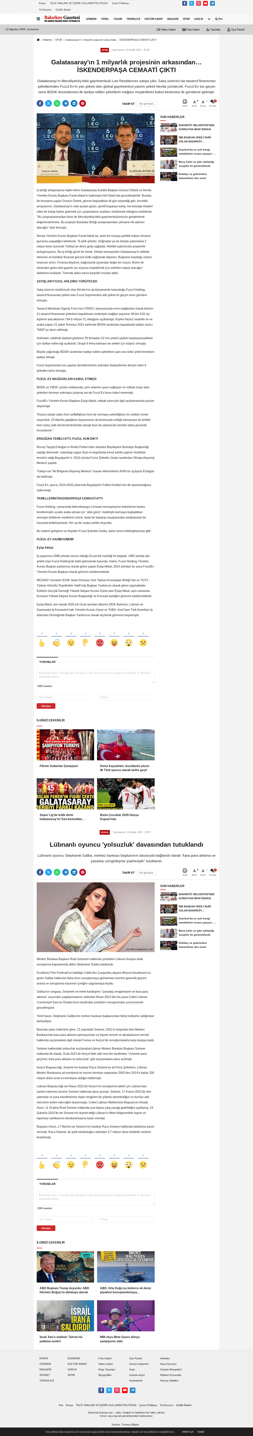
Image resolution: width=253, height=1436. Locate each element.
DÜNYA (43, 1358)
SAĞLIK (198, 18)
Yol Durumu (45, 9)
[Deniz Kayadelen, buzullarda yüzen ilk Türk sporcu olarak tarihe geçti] (125, 744)
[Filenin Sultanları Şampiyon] (65, 744)
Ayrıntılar (187, 1432)
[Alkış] (56, 636)
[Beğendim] (42, 636)
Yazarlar (215, 29)
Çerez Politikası (120, 3)
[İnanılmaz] (128, 636)
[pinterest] (82, 103)
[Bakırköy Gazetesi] (62, 19)
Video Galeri (168, 29)
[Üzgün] (143, 636)
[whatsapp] (57, 103)
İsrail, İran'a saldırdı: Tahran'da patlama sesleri (61, 1339)
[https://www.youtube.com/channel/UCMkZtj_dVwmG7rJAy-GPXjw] (205, 3)
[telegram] (65, 103)
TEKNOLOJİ (133, 18)
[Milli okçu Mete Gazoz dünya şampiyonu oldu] (125, 1315)
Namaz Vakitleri (169, 1380)
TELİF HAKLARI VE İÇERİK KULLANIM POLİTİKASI (79, 3)
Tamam (200, 1432)
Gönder (46, 706)
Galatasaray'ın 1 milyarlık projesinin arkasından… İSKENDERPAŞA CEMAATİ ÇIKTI (111, 39)
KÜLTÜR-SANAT (154, 18)
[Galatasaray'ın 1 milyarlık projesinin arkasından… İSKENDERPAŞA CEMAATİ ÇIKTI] (96, 148)
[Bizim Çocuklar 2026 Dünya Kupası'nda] (125, 793)
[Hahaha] (114, 636)
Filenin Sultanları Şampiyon (59, 766)
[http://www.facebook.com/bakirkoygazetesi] (184, 3)
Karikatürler (136, 1380)
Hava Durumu (168, 1364)
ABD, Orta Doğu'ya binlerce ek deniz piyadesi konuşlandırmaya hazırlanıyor (125, 1291)
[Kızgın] (99, 636)
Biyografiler (104, 1375)
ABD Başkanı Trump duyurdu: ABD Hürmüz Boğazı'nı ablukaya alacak (64, 1290)
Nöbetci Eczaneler (171, 1375)
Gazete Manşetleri (171, 1369)
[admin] (212, 3)
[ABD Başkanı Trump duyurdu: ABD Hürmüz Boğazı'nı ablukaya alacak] (65, 1266)
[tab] (47, 662)
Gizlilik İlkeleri (63, 9)
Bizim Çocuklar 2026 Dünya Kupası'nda (119, 817)
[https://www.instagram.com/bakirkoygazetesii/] (198, 3)
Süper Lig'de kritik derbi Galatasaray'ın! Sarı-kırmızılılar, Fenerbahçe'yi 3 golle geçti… (61, 817)
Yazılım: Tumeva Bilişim (125, 1424)
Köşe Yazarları (106, 1369)
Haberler (47, 39)
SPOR (186, 18)
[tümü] (209, 19)
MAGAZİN (172, 18)
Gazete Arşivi (137, 1375)
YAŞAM (118, 18)
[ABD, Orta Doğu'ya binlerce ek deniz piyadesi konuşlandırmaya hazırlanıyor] (125, 1266)
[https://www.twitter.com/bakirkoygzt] (191, 3)
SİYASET (44, 1375)
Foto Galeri (193, 29)
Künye (42, 3)
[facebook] (40, 103)
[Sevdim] (71, 636)
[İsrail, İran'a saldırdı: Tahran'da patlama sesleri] (65, 1315)
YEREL (105, 18)
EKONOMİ (74, 1358)
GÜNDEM (91, 18)
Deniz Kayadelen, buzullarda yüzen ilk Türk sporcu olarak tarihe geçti (124, 768)
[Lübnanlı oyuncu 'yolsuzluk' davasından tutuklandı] (96, 917)
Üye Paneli (237, 29)
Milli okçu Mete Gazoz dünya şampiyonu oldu (120, 1339)
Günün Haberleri (139, 1364)
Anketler (165, 1358)
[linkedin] (74, 103)
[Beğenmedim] (85, 636)
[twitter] (48, 103)
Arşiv (132, 1369)
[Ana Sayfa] (38, 40)
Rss (61, 1405)
